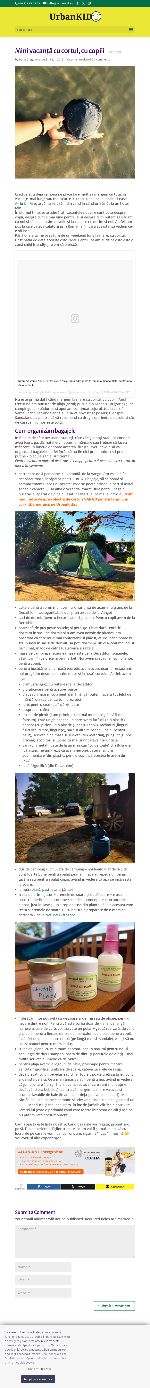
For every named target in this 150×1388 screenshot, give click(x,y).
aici (43, 1079)
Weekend (85, 59)
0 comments (102, 59)
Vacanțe (71, 59)
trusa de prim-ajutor (36, 894)
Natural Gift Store (60, 915)
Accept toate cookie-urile (38, 1379)
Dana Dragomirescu (32, 59)
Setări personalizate (38, 1368)
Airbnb (20, 203)
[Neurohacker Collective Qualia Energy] (75, 1175)
